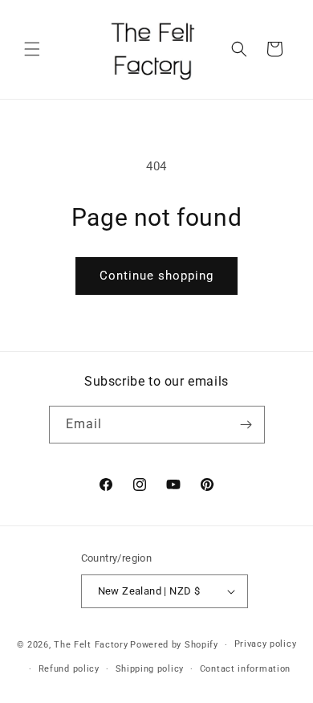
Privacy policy (265, 644)
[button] (32, 49)
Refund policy (69, 669)
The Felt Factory (91, 645)
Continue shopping (156, 275)
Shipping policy (150, 669)
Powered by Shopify (174, 645)
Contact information (245, 669)
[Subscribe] (246, 424)
